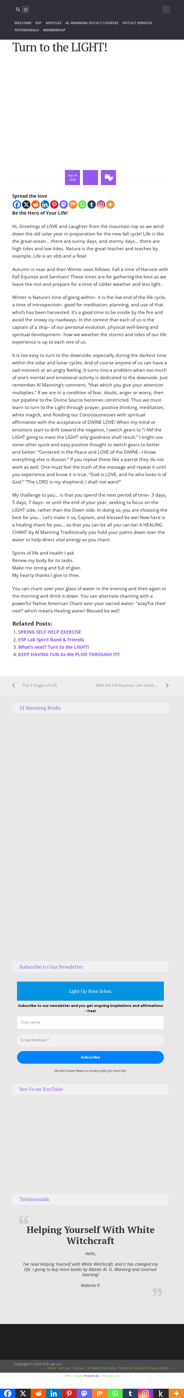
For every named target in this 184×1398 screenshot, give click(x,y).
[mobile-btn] (25, 9)
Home (51, 1368)
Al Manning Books (101, 1368)
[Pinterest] (54, 204)
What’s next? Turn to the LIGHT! (53, 647)
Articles (53, 23)
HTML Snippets (74, 1375)
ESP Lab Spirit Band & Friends (51, 639)
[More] (110, 204)
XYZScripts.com (110, 1375)
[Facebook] (17, 204)
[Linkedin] (45, 204)
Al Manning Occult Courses (91, 23)
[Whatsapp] (82, 204)
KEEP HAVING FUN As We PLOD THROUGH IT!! (69, 654)
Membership (54, 30)
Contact (79, 1368)
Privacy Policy (158, 1368)
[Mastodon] (63, 204)
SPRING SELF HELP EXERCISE (49, 632)
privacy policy (98, 1070)
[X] (26, 204)
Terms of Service (132, 1368)
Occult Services (137, 23)
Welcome (22, 23)
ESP (38, 23)
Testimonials (26, 30)
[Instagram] (101, 204)
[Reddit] (35, 204)
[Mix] (73, 204)
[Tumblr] (91, 204)
